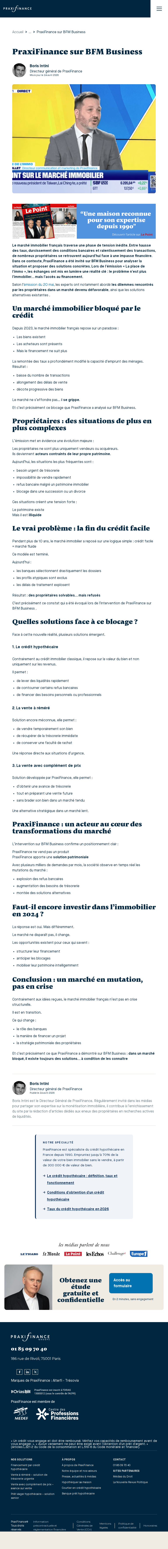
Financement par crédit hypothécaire (25, 1467)
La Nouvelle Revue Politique (130, 1482)
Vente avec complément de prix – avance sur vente (32, 1486)
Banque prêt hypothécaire (78, 1493)
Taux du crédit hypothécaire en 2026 (78, 1209)
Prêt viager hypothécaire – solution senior (32, 1496)
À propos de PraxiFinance (78, 1465)
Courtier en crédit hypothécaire (81, 1488)
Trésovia (72, 1381)
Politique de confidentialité (127, 1525)
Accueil (17, 32)
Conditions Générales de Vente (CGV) (85, 1525)
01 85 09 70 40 (122, 1465)
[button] (159, 8)
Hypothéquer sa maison (76, 1482)
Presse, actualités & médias (79, 1476)
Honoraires (150, 1525)
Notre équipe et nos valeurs (79, 1471)
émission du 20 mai (39, 285)
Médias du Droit (123, 1476)
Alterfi (57, 1381)
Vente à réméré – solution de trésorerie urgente (29, 1477)
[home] (17, 8)
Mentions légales (105, 1525)
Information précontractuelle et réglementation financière (49, 1525)
